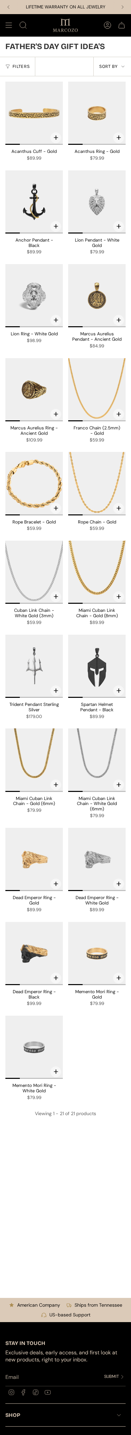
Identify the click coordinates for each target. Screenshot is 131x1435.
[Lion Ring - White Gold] (34, 295)
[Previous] (8, 7)
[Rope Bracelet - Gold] (34, 483)
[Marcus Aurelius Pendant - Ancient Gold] (97, 295)
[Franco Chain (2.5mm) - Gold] (97, 389)
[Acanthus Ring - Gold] (97, 113)
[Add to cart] (55, 226)
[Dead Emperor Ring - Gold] (34, 859)
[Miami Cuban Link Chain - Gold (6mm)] (34, 760)
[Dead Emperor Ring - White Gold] (97, 859)
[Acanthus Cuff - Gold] (34, 113)
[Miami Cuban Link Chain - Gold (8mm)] (97, 572)
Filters (21, 66)
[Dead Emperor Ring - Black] (34, 953)
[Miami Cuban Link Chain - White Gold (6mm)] (97, 760)
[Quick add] (55, 137)
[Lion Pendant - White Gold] (97, 202)
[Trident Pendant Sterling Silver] (34, 666)
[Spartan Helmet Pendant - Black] (97, 666)
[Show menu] (8, 25)
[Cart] (122, 25)
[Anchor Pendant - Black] (34, 202)
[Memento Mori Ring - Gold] (97, 953)
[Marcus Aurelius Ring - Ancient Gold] (34, 389)
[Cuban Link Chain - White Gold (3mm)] (34, 572)
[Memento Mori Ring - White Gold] (34, 1047)
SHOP (12, 1415)
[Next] (123, 7)
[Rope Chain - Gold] (97, 483)
